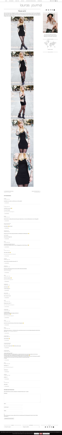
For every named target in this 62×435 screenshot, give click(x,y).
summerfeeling (36, 192)
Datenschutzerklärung (46, 433)
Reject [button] (41, 433)
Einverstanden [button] (36, 433)
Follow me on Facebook (7, 270)
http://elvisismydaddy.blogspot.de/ (8, 367)
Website (5, 410)
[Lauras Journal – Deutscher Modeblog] (31, 4)
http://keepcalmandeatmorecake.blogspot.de (10, 254)
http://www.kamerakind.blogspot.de (9, 315)
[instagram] (48, 10)
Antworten (7, 213)
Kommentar (5, 393)
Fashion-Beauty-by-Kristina (8, 269)
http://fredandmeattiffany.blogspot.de (9, 211)
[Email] (55, 1)
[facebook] (50, 10)
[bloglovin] (54, 1)
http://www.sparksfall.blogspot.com (12, 331)
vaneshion (6, 284)
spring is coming (8, 192)
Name (5, 403)
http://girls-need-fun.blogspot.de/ (8, 279)
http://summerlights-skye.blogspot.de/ (9, 304)
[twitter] (50, 1)
